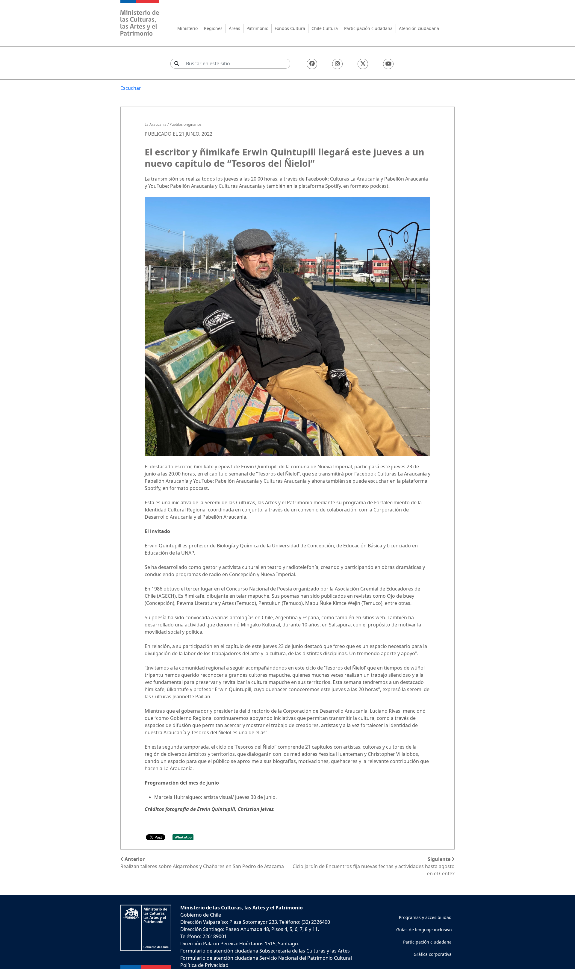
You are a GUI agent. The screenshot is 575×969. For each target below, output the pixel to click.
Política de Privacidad (204, 965)
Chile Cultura (324, 28)
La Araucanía (156, 124)
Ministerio (187, 28)
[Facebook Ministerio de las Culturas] (312, 64)
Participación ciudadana (368, 28)
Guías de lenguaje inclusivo (424, 929)
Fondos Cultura (290, 28)
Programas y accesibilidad (425, 917)
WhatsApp (183, 837)
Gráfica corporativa (433, 954)
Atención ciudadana (419, 28)
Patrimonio (257, 28)
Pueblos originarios (186, 124)
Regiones (213, 28)
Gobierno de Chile (200, 915)
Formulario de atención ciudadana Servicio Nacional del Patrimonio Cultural (266, 958)
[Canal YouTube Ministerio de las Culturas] (388, 64)
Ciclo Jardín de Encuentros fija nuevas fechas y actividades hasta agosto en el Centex (374, 866)
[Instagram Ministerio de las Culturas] (337, 64)
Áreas (234, 28)
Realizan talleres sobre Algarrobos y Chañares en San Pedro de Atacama (202, 863)
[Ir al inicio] (139, 18)
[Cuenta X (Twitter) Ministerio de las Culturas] (363, 64)
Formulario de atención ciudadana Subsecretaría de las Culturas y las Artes (265, 950)
